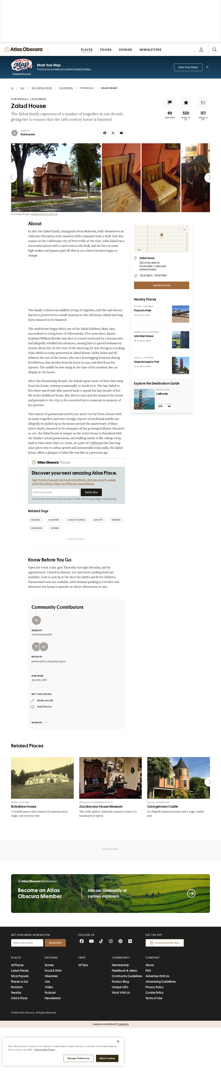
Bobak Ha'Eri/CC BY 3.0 (44, 214)
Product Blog (120, 981)
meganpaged (56, 661)
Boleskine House (23, 806)
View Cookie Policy (44, 1049)
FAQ (148, 970)
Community (121, 957)
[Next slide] (209, 178)
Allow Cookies (107, 1058)
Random (17, 987)
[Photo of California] (144, 399)
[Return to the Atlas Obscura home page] (24, 49)
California (95, 443)
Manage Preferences (79, 1058)
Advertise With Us (157, 976)
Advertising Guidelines (161, 981)
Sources (37, 722)
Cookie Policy (155, 992)
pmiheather (39, 661)
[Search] (214, 49)
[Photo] (180, 314)
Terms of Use (110, 499)
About (150, 965)
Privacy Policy (95, 499)
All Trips (83, 965)
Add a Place (19, 998)
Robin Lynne (28, 134)
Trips (82, 957)
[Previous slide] (12, 178)
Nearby (16, 992)
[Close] (118, 1041)
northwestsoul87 (42, 634)
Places (16, 957)
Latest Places (20, 970)
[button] (169, 102)
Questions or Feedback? (110, 1024)
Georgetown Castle (162, 806)
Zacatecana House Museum (101, 806)
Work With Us (121, 992)
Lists (47, 981)
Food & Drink (53, 970)
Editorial (52, 957)
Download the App (167, 942)
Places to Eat (19, 981)
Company (153, 957)
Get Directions (161, 285)
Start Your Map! (188, 67)
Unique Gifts (120, 987)
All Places (17, 965)
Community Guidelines (127, 976)
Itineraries (51, 976)
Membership (120, 965)
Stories (49, 965)
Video (49, 987)
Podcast (50, 992)
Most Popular (20, 976)
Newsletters (53, 998)
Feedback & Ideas (124, 970)
